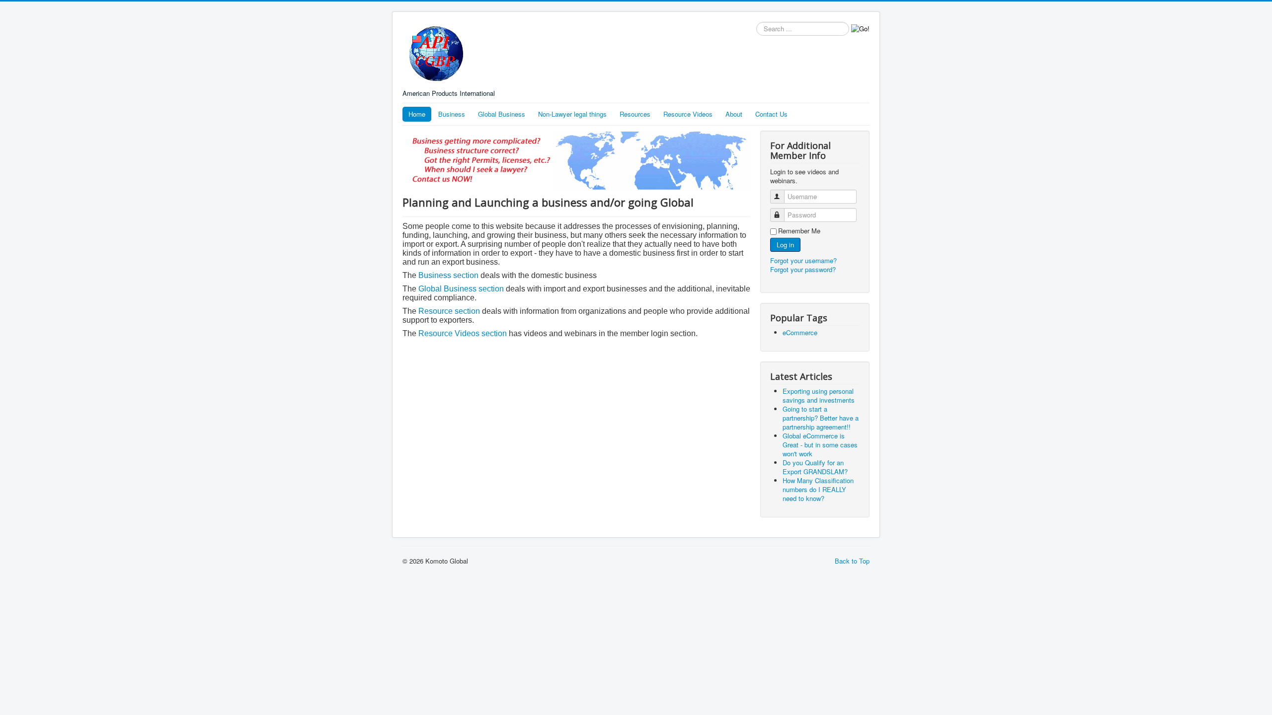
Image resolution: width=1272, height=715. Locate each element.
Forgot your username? (803, 260)
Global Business (501, 114)
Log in (785, 244)
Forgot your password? (803, 269)
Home (416, 114)
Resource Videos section (462, 333)
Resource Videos (688, 114)
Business (451, 114)
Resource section (449, 311)
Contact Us (771, 114)
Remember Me (799, 230)
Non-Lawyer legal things (572, 114)
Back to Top (852, 561)
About (733, 114)
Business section (449, 275)
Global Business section (461, 289)
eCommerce (800, 332)
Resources (635, 114)
